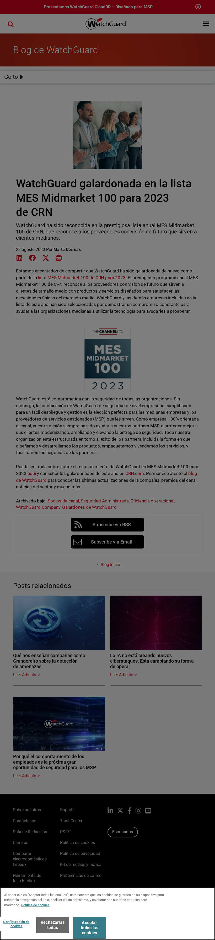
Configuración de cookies (16, 924)
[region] (107, 913)
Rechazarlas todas (52, 925)
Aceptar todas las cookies (89, 927)
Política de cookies (35, 905)
